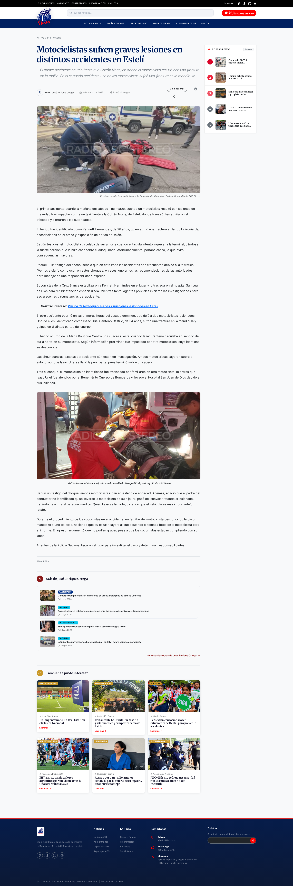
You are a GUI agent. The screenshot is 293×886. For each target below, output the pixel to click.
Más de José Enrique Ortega (67, 579)
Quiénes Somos (128, 837)
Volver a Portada (51, 37)
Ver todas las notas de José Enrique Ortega (172, 655)
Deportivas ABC (138, 23)
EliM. (121, 881)
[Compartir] (174, 96)
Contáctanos (126, 851)
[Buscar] (70, 13)
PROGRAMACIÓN (97, 3)
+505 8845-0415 (166, 850)
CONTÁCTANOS (79, 3)
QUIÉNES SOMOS (46, 3)
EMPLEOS (113, 3)
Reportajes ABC (162, 23)
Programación (127, 842)
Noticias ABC (91, 23)
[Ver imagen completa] (118, 149)
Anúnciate (125, 846)
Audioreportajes (186, 23)
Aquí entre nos (115, 23)
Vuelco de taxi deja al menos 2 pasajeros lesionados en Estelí (113, 306)
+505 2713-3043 (166, 840)
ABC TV (205, 23)
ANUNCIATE (63, 3)
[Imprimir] (196, 89)
